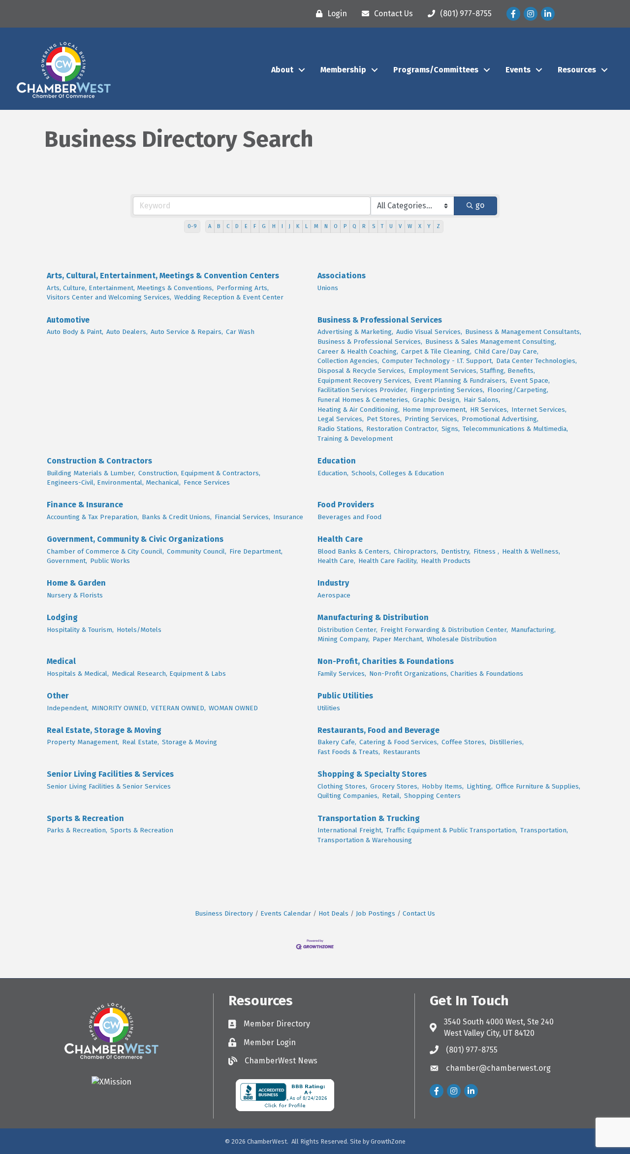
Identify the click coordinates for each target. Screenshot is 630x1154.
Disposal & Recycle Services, (361, 370)
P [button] (345, 226)
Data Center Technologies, (536, 361)
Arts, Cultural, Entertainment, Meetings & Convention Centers (163, 275)
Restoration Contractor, (402, 429)
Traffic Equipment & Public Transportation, (451, 830)
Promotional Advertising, (500, 419)
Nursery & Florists (75, 595)
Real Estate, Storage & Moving (104, 730)
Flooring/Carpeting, (517, 390)
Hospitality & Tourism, (80, 630)
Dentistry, (456, 551)
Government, (67, 561)
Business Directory (224, 913)
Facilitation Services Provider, (362, 390)
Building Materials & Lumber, (91, 473)
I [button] (282, 226)
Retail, (391, 795)
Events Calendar (285, 913)
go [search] (479, 205)
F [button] (254, 226)
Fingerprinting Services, (447, 390)
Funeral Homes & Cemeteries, (363, 400)
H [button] (274, 226)
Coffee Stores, (463, 742)
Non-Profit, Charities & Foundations (385, 661)
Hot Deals (333, 913)
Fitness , (486, 551)
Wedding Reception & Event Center (229, 297)
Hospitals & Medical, (78, 673)
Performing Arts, (243, 288)
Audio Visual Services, (429, 332)
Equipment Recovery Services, (364, 380)
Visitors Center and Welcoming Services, (109, 297)
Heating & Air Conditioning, (358, 409)
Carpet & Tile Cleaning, (436, 351)
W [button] (410, 226)
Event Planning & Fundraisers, (460, 380)
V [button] (400, 226)
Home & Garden (76, 583)
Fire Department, (256, 551)
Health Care (340, 539)
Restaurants (401, 752)
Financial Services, (242, 517)
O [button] (336, 226)
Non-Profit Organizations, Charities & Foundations (446, 673)
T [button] (382, 226)
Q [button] (354, 226)
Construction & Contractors (99, 460)
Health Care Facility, (388, 561)
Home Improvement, (435, 409)
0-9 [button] (192, 226)
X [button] (419, 226)
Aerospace (333, 595)
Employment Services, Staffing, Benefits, (472, 370)
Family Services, (341, 673)
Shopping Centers (432, 795)
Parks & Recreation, (77, 830)
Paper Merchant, (398, 639)
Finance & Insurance (85, 504)
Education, (332, 473)
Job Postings (375, 913)
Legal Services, (340, 419)
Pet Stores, (384, 419)
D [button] (237, 226)
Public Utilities (345, 695)
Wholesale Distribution (462, 639)
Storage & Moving (189, 742)
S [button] (373, 226)
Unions (327, 288)
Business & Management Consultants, (523, 332)
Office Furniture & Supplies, (538, 786)
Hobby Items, (443, 786)
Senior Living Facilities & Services (110, 774)
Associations (341, 275)
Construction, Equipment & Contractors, (199, 473)
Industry (333, 583)
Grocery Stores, (394, 786)
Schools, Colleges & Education (397, 473)
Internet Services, (539, 409)
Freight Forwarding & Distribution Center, (444, 630)
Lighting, (480, 786)
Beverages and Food (349, 517)
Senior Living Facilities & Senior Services (109, 786)
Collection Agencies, (348, 361)
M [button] (316, 226)
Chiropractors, (416, 551)
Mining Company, (343, 639)
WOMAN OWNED (233, 708)
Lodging (62, 617)
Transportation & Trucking (368, 818)
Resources (577, 69)
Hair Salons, (482, 400)
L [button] (306, 226)
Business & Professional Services (379, 320)
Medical (61, 661)
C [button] (227, 226)
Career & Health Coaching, (357, 351)
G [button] (264, 226)
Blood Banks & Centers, (354, 551)
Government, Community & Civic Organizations (135, 539)
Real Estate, (140, 742)
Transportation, (544, 830)
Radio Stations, (340, 429)
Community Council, (196, 551)
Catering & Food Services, (399, 742)
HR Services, (489, 409)
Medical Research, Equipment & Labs (169, 673)
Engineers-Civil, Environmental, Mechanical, (114, 482)
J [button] (289, 226)
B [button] (218, 226)
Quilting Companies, (348, 795)
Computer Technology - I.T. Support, (437, 361)
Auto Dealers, (127, 332)
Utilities (328, 708)
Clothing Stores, (342, 786)
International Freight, (350, 830)
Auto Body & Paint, (75, 332)
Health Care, (336, 561)
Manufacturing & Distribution (373, 617)
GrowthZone (388, 1141)
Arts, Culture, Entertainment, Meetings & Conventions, (130, 288)
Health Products (446, 561)
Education (336, 460)
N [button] (326, 226)
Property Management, (83, 742)
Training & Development (355, 438)
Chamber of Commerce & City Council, (105, 551)
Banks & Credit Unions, (177, 517)
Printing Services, (432, 419)
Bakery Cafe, (336, 742)
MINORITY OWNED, (120, 708)
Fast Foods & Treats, (348, 752)
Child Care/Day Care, (506, 351)
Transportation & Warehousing (364, 840)
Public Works (110, 561)
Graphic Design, (436, 400)
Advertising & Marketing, (355, 332)
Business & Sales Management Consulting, (490, 341)
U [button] (391, 226)
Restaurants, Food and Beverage (378, 730)
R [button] (364, 226)
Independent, (68, 708)
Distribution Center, (347, 630)
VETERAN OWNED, (178, 708)
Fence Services (207, 482)
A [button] (209, 226)
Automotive (68, 320)
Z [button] (438, 226)
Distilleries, (506, 742)
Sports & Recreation (85, 818)
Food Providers (345, 504)
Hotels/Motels (139, 630)
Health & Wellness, (531, 551)
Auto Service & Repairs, (187, 332)
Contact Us (419, 913)
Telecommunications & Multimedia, (515, 429)
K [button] (297, 226)
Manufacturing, (533, 630)
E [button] (246, 226)
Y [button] (429, 226)
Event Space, (530, 380)
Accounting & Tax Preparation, (93, 517)
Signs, (450, 429)
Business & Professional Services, (369, 341)
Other (58, 695)
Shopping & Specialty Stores (372, 774)
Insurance (288, 517)
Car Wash (240, 332)
